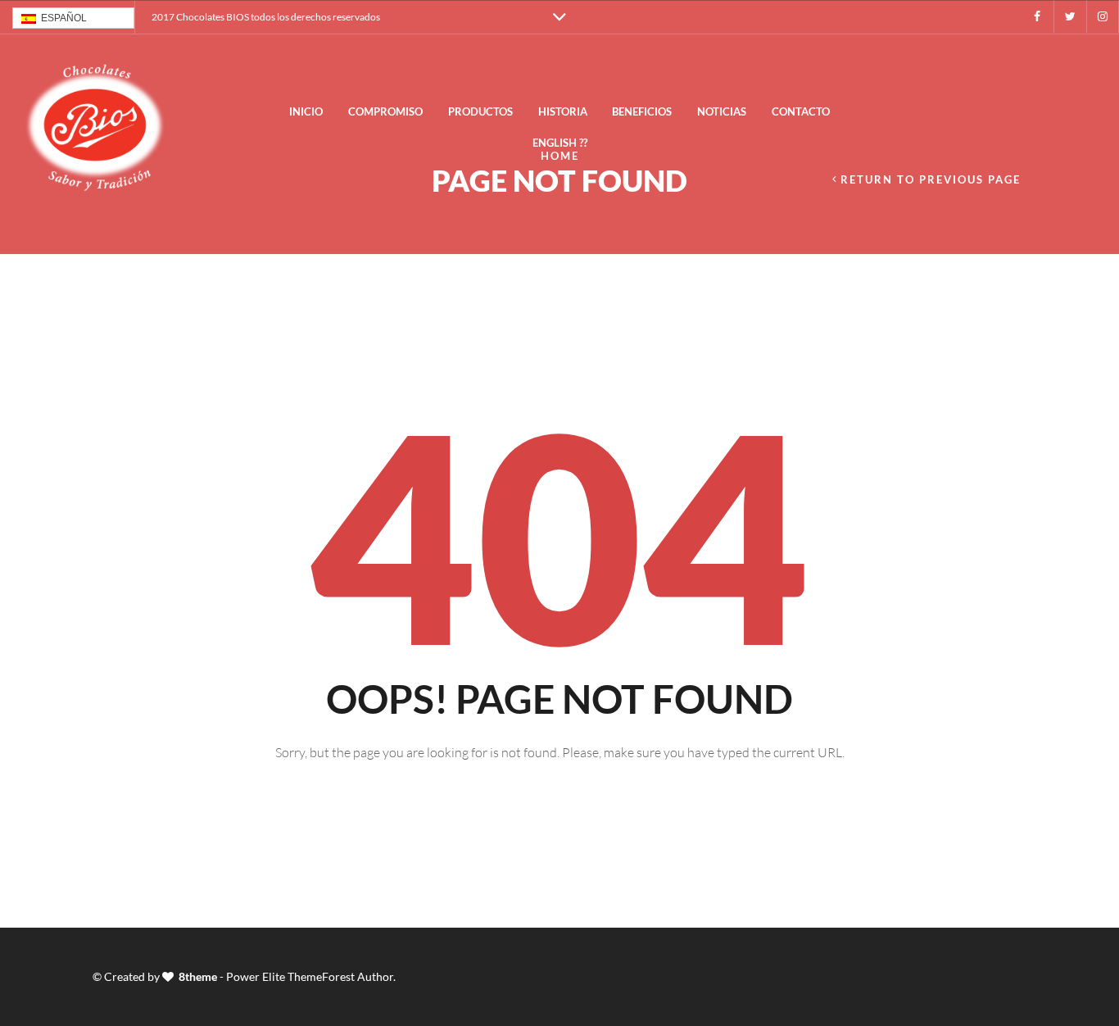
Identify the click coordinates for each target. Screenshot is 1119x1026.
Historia (562, 111)
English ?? (559, 142)
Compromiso (385, 111)
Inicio (306, 111)
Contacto (801, 111)
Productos (480, 111)
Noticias (721, 111)
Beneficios (642, 111)
